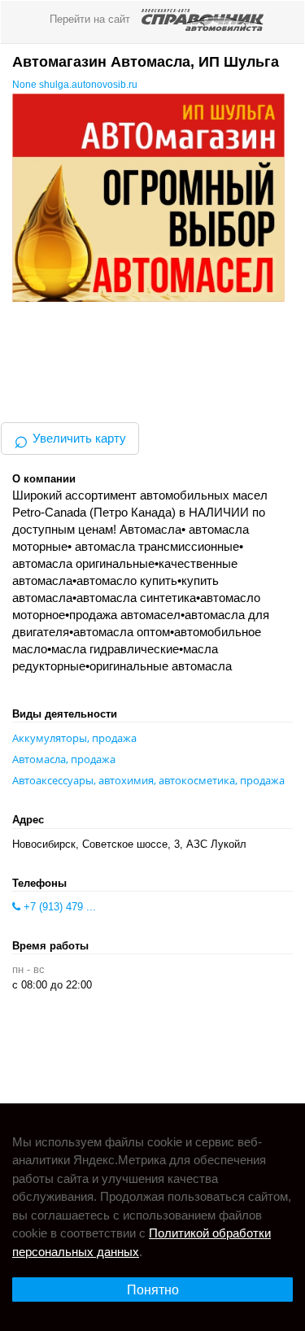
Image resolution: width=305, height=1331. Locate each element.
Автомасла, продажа (63, 759)
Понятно (153, 1290)
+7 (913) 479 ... (58, 907)
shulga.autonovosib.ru (88, 84)
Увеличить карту (70, 438)
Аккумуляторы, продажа (74, 738)
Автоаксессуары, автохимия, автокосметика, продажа (148, 780)
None (25, 84)
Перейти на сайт (91, 19)
